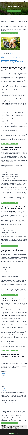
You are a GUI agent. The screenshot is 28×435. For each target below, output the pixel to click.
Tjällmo (3, 377)
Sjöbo (3, 384)
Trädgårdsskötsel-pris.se (6, 1)
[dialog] (14, 432)
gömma (11, 53)
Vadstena (3, 373)
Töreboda (3, 388)
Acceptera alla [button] (11, 433)
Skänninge (4, 390)
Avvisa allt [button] (17, 433)
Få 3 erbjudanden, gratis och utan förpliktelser (14, 10)
